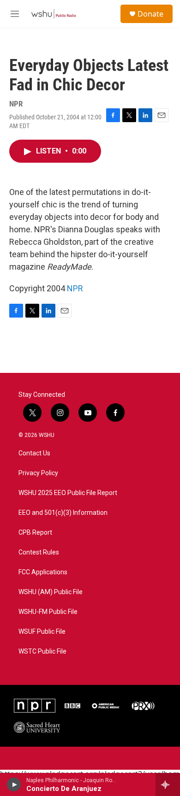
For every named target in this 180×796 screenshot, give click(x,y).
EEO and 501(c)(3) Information (63, 512)
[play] (14, 784)
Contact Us (34, 453)
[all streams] (168, 784)
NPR (75, 288)
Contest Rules (38, 552)
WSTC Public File (42, 651)
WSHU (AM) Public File (50, 592)
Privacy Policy (38, 473)
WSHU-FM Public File (48, 611)
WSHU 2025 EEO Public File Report (67, 492)
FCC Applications (42, 572)
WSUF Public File (42, 631)
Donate (150, 14)
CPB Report (35, 532)
